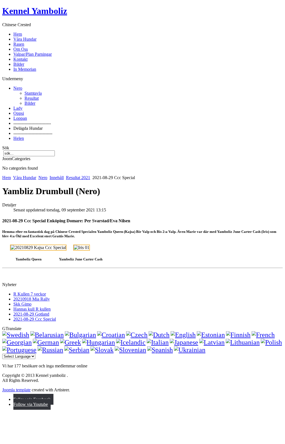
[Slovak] (102, 350)
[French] (263, 335)
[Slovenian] (130, 350)
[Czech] (137, 335)
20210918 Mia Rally (31, 299)
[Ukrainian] (189, 350)
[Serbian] (76, 350)
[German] (46, 342)
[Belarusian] (47, 335)
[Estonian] (211, 335)
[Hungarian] (98, 342)
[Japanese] (184, 342)
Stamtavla (33, 93)
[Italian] (158, 342)
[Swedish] (15, 335)
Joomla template (16, 389)
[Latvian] (212, 342)
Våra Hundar (24, 177)
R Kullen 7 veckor (29, 294)
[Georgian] (17, 342)
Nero (42, 177)
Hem (6, 177)
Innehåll (57, 177)
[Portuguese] (19, 350)
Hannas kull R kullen (32, 309)
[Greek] (70, 342)
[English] (183, 335)
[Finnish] (238, 335)
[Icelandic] (131, 342)
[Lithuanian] (243, 342)
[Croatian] (111, 335)
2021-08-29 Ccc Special (34, 319)
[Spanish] (160, 350)
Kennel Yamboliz (34, 11)
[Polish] (271, 342)
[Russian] (50, 350)
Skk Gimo (22, 304)
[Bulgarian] (80, 335)
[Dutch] (159, 335)
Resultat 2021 (78, 177)
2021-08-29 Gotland (31, 314)
